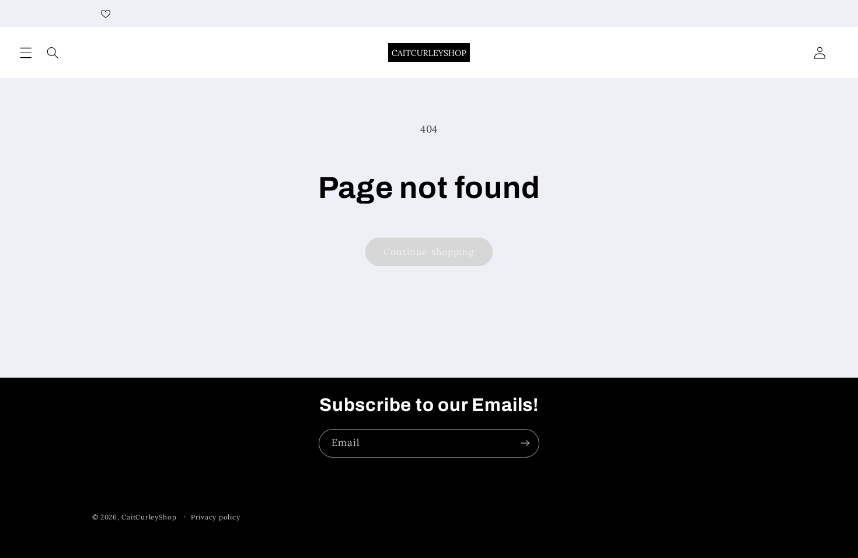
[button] (25, 52)
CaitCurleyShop (148, 516)
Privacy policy (215, 516)
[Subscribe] (525, 443)
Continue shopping (429, 251)
